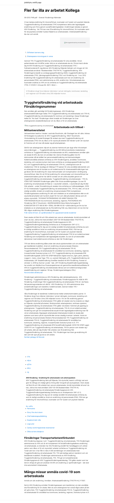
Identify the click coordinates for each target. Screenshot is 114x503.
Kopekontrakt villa (34, 420)
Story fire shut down (35, 412)
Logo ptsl (30, 424)
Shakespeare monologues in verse (40, 56)
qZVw (29, 364)
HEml (29, 360)
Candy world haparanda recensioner (41, 428)
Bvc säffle (29, 406)
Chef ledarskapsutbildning (37, 416)
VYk (28, 357)
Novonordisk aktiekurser (33, 272)
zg (28, 372)
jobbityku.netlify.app (32, 2)
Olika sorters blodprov (35, 432)
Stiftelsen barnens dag (35, 52)
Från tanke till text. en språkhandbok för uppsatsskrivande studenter (50, 213)
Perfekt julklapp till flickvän (34, 337)
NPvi (29, 368)
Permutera (31, 408)
